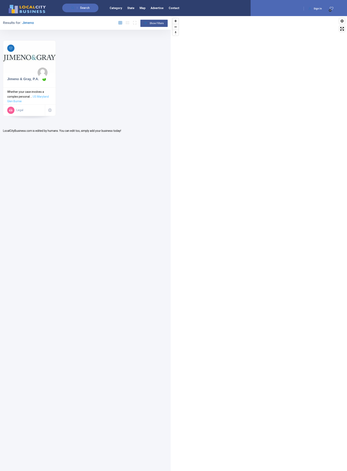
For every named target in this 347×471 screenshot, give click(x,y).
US (34, 96)
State (130, 8)
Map (142, 8)
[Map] (259, 243)
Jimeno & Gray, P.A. (23, 79)
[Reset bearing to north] (176, 33)
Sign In (318, 8)
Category (116, 8)
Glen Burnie (14, 101)
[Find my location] (342, 21)
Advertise (157, 8)
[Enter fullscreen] (342, 29)
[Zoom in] (176, 21)
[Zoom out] (176, 27)
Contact (174, 8)
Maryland (43, 96)
